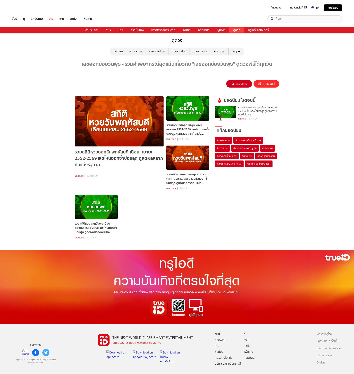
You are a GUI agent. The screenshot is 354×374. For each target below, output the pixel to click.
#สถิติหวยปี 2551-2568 (229, 164)
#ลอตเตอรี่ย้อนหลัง (226, 156)
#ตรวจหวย (222, 148)
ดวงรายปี (219, 51)
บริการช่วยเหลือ (325, 355)
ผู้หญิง (221, 30)
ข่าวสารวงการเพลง (163, 30)
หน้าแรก (118, 51)
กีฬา (108, 30)
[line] (25, 352)
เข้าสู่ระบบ (333, 8)
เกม (61, 19)
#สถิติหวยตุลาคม (266, 156)
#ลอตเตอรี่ (267, 148)
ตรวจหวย (241, 84)
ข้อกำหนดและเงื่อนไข (327, 341)
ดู (24, 19)
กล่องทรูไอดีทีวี (223, 358)
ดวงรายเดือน (200, 51)
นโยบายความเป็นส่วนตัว (329, 348)
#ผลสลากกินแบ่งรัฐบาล (245, 148)
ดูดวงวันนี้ (269, 84)
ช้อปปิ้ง (219, 352)
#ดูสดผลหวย (223, 140)
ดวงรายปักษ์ (179, 51)
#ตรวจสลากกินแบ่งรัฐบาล (248, 140)
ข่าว (121, 30)
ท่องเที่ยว (204, 30)
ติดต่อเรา (321, 363)
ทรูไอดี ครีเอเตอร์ (258, 30)
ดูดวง (236, 30)
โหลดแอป (276, 7)
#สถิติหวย (247, 156)
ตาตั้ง (73, 19)
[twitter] (46, 352)
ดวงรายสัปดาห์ (157, 51)
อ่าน (51, 19)
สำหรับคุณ (91, 30)
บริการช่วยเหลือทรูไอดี (228, 363)
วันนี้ (14, 19)
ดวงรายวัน (135, 51)
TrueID (23, 7)
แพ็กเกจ (248, 352)
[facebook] (35, 352)
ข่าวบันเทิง (137, 30)
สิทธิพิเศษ (37, 19)
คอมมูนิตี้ (249, 358)
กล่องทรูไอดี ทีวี (298, 7)
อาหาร (186, 30)
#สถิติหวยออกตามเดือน (258, 164)
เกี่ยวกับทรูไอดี (324, 334)
